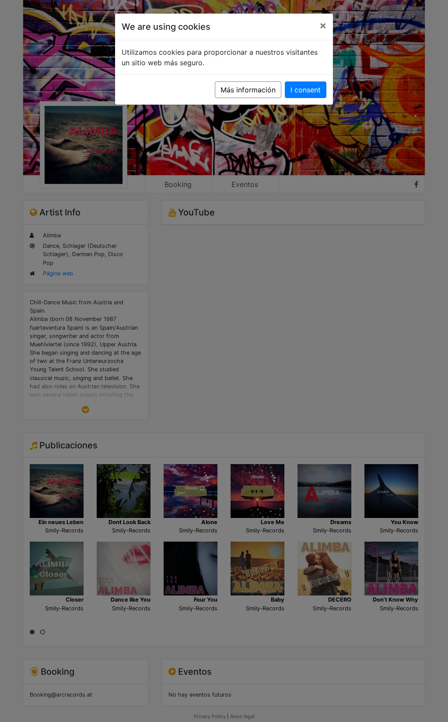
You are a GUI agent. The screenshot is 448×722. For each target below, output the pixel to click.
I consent (305, 89)
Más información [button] (248, 89)
